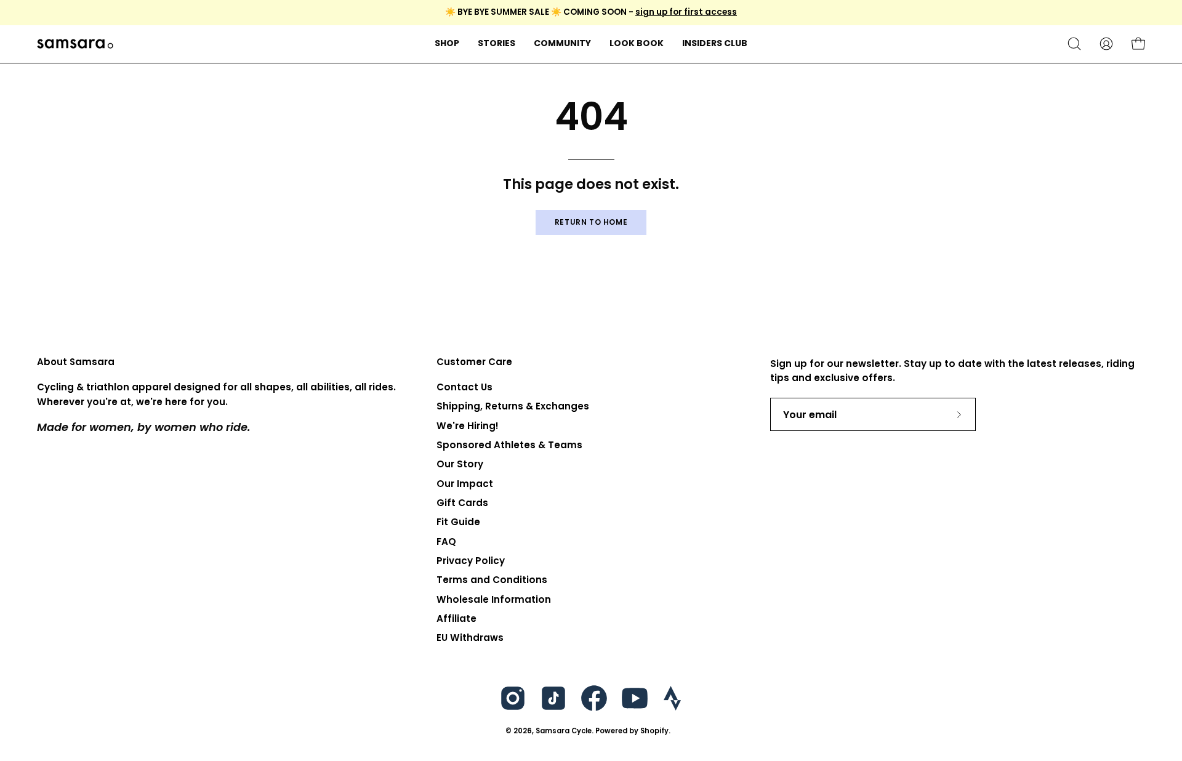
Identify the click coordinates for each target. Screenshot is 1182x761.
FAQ (446, 541)
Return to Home (591, 222)
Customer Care (474, 362)
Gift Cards (462, 502)
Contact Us (464, 386)
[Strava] (672, 698)
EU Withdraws (470, 638)
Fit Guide (458, 522)
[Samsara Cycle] (114, 44)
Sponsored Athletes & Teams (509, 444)
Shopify (654, 731)
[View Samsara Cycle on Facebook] (594, 698)
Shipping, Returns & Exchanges (512, 406)
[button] (496, 44)
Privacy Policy (470, 560)
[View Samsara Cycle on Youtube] (634, 698)
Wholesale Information (493, 599)
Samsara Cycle (564, 731)
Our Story (459, 464)
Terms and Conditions (491, 580)
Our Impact (464, 483)
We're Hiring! (467, 425)
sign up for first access (686, 12)
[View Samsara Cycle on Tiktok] (553, 698)
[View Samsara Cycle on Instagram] (512, 698)
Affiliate (456, 618)
